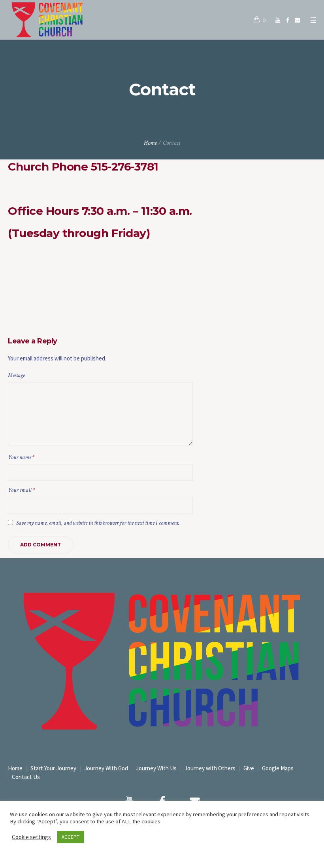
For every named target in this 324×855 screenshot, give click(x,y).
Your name (21, 457)
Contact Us (26, 777)
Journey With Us (156, 768)
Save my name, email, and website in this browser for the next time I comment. (97, 523)
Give (248, 768)
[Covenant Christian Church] (162, 661)
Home (150, 143)
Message (16, 375)
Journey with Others (210, 768)
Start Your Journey (53, 768)
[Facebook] (288, 20)
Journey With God (106, 768)
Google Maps (278, 768)
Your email (21, 490)
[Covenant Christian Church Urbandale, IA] (278, 20)
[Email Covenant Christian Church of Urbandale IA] (297, 20)
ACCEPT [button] (70, 837)
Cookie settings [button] (31, 837)
